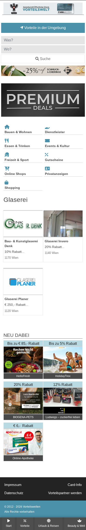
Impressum (13, 485)
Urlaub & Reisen (48, 525)
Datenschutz (13, 493)
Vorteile (25, 525)
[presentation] (5, 100)
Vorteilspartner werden (65, 493)
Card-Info (75, 485)
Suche (45, 59)
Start (8, 525)
